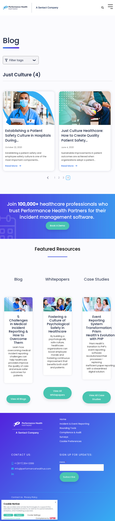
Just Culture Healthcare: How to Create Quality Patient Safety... (82, 135)
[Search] (102, 7)
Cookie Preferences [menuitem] (70, 441)
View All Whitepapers (57, 393)
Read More (11, 165)
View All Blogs (18, 399)
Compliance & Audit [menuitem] (70, 432)
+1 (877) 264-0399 (24, 463)
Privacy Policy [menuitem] (30, 497)
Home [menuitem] (63, 419)
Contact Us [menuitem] (17, 497)
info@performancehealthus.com (33, 468)
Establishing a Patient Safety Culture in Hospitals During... (28, 135)
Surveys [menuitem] (64, 437)
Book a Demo (57, 225)
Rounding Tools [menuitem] (68, 428)
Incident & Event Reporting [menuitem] (74, 423)
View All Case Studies (96, 397)
